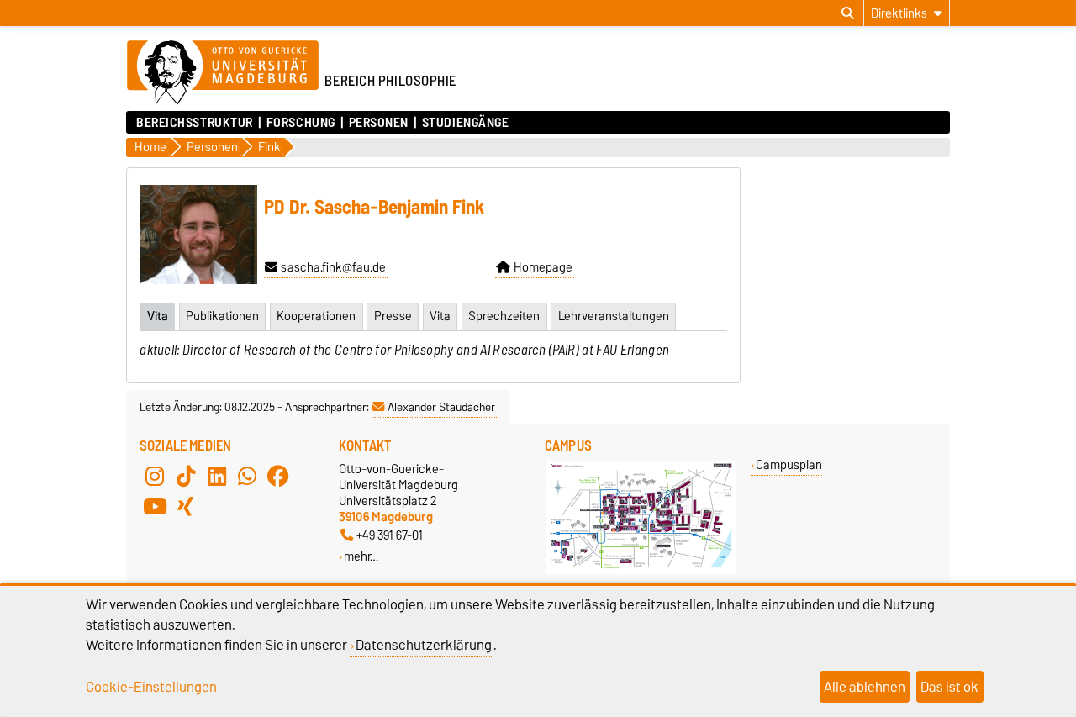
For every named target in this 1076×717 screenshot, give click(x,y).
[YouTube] (155, 506)
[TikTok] (186, 476)
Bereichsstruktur (194, 123)
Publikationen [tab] (222, 316)
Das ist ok (949, 687)
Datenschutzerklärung (424, 644)
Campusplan (789, 464)
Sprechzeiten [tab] (504, 316)
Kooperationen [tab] (316, 316)
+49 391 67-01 (389, 535)
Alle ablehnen (864, 687)
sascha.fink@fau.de (333, 267)
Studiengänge (465, 123)
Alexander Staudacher (441, 407)
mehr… (361, 556)
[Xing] (186, 506)
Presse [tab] (393, 316)
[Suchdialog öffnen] (848, 13)
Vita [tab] (157, 316)
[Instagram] (155, 476)
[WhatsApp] (247, 476)
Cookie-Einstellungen (151, 687)
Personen (379, 123)
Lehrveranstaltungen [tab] (613, 316)
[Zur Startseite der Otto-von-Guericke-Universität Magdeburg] (222, 73)
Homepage (543, 267)
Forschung (300, 123)
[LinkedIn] (217, 476)
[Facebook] (278, 476)
